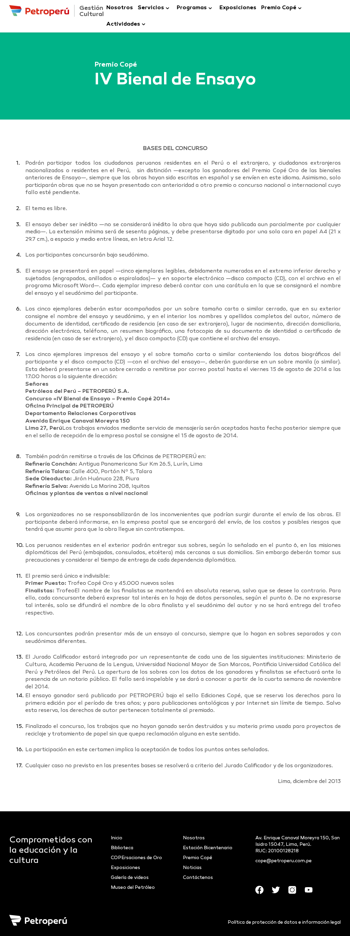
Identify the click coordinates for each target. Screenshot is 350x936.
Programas (192, 8)
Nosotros (119, 8)
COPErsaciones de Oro (136, 858)
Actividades (123, 24)
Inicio (116, 838)
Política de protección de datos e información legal (284, 922)
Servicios (151, 8)
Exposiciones (237, 8)
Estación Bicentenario (207, 848)
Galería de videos (130, 878)
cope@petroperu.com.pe (283, 861)
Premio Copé (278, 8)
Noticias (192, 868)
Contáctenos (198, 878)
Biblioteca (122, 848)
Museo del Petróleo (133, 888)
